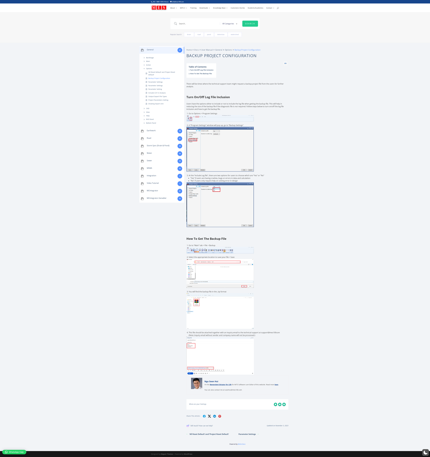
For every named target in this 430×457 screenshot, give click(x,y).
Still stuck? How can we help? (201, 426)
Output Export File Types (157, 96)
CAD (147, 108)
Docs (196, 50)
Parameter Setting (155, 89)
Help (148, 116)
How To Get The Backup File (201, 73)
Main (148, 61)
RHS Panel (150, 119)
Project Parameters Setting (158, 100)
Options (149, 68)
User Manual (207, 50)
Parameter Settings (155, 82)
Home (189, 50)
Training (193, 8)
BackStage (150, 58)
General (218, 50)
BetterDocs (241, 444)
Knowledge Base (219, 8)
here (276, 385)
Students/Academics (255, 8)
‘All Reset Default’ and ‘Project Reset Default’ (161, 73)
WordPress (188, 454)
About (172, 8)
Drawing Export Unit (155, 104)
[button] (425, 452)
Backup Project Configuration (159, 78)
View (148, 112)
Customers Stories (238, 8)
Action (148, 65)
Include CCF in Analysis (157, 93)
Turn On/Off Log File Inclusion (201, 70)
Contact (269, 8)
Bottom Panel (151, 123)
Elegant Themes (167, 454)
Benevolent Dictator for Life (220, 385)
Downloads (203, 8)
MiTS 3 (182, 8)
